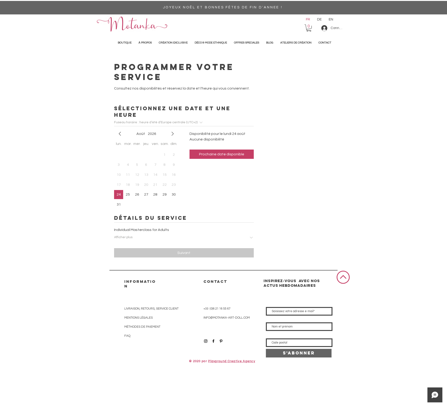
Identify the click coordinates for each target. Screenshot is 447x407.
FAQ (127, 335)
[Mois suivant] (172, 134)
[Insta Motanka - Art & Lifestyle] (205, 341)
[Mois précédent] (120, 134)
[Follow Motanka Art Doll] (213, 341)
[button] (309, 28)
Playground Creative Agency (231, 361)
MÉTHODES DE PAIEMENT (142, 326)
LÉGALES (138, 317)
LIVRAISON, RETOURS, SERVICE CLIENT (151, 308)
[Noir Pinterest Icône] (221, 341)
